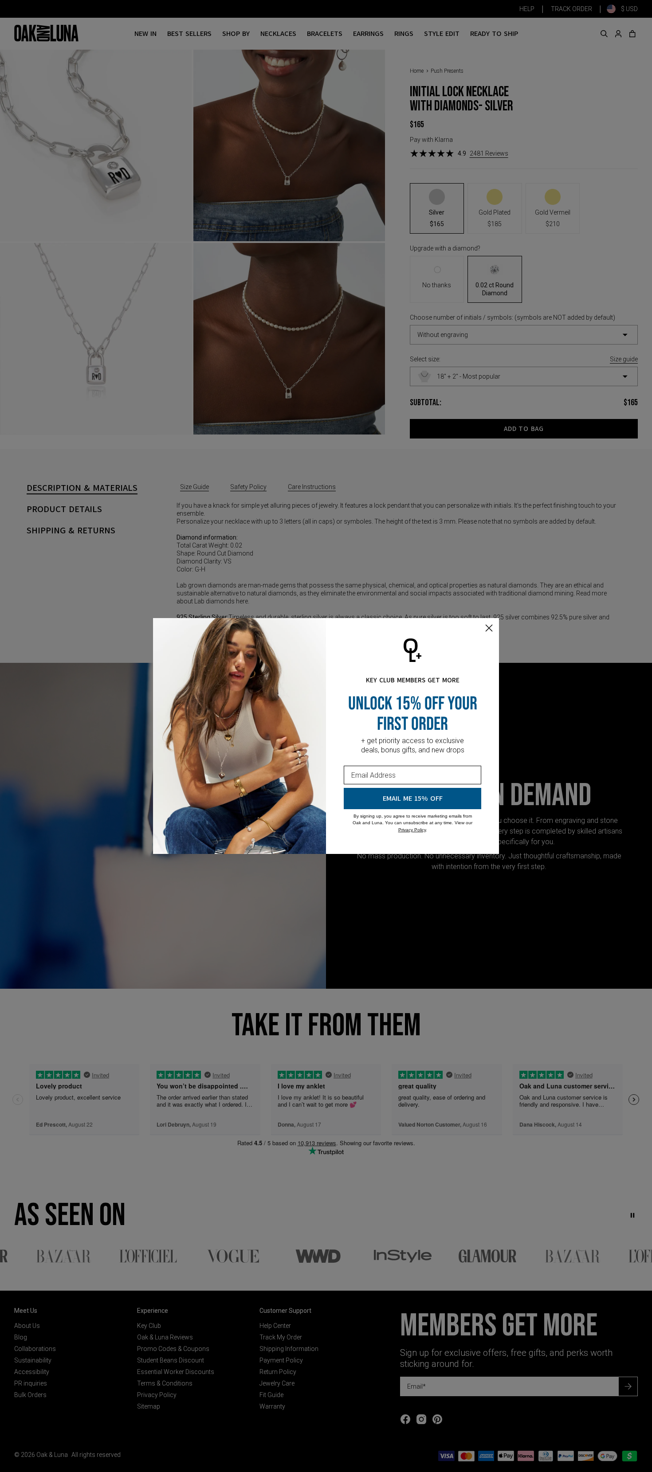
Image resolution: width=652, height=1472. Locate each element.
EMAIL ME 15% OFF (413, 798)
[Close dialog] (489, 628)
